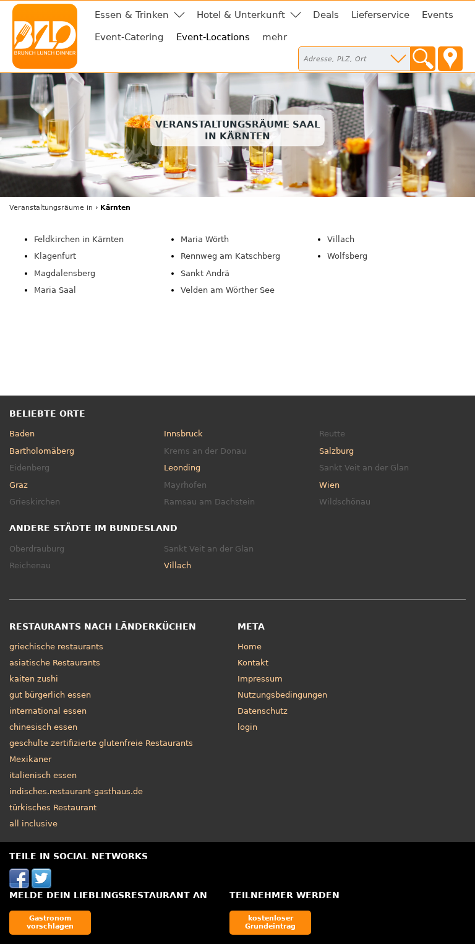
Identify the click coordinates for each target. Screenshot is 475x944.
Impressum (260, 678)
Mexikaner (30, 759)
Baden (22, 433)
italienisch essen (43, 775)
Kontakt (253, 662)
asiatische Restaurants (54, 662)
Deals (326, 14)
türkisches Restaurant (52, 807)
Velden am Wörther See (228, 290)
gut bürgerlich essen (50, 694)
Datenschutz (263, 711)
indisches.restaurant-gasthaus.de (76, 791)
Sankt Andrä (205, 273)
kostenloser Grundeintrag (270, 922)
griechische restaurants (56, 646)
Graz (18, 485)
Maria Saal (55, 290)
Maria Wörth (205, 239)
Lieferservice (380, 14)
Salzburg (336, 451)
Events (437, 14)
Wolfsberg (347, 256)
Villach (340, 239)
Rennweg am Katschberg (230, 256)
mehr (274, 37)
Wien (329, 485)
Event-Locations (213, 37)
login (247, 727)
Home (250, 646)
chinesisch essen (43, 727)
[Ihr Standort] (450, 58)
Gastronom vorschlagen (50, 922)
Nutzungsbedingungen (282, 694)
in (51, 208)
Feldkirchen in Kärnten (79, 239)
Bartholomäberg (41, 451)
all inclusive (33, 823)
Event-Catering (129, 37)
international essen (48, 711)
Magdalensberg (64, 273)
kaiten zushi (33, 678)
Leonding (182, 467)
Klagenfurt (55, 256)
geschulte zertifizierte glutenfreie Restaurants (101, 743)
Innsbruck (183, 433)
